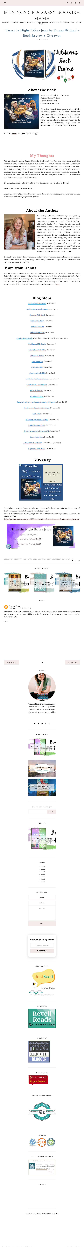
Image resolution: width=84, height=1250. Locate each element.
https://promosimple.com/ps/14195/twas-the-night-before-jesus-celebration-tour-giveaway (41, 519)
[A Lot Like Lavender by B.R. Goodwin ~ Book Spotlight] (42, 757)
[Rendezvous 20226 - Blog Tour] (42, 776)
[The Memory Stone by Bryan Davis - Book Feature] (42, 795)
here (14, 133)
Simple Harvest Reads (24, 338)
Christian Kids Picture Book (25, 559)
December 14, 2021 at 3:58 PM (20, 608)
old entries (72, 662)
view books (51, 1174)
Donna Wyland (68, 559)
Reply (6, 621)
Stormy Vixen (14, 606)
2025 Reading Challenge (42, 1161)
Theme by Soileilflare (73, 1247)
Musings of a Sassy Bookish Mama (42, 15)
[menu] (5, 3)
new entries (12, 662)
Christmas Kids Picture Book (49, 559)
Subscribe (42, 951)
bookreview (8, 559)
